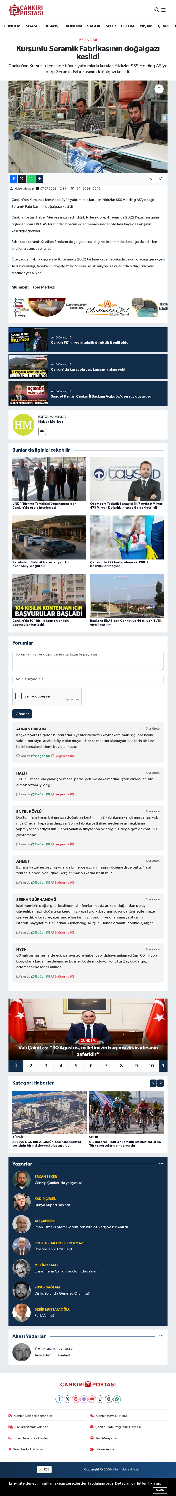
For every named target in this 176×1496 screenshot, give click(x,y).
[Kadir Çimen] (21, 1202)
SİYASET (33, 26)
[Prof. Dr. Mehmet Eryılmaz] (21, 1246)
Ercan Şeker (46, 1177)
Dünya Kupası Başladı (52, 1205)
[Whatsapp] (117, 1399)
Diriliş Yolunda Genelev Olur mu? (62, 1294)
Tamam (159, 1490)
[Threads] (109, 1399)
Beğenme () (64, 756)
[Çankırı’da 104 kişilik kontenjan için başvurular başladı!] (49, 596)
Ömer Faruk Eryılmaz (54, 1349)
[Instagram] (84, 1399)
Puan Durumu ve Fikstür (31, 1438)
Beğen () (42, 756)
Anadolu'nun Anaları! (52, 1355)
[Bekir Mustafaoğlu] (21, 1312)
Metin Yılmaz (47, 1265)
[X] (67, 1399)
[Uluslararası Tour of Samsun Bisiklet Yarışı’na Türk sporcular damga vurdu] (126, 1112)
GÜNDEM (11, 26)
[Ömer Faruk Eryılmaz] (21, 1352)
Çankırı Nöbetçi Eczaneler (33, 1416)
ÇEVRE (164, 26)
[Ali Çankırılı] (21, 1224)
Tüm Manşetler (106, 1438)
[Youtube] (92, 1399)
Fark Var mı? (45, 1316)
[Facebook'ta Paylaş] (13, 179)
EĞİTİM (127, 26)
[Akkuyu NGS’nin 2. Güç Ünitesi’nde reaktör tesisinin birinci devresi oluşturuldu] (49, 1112)
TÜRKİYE (18, 1137)
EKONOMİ (72, 26)
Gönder (22, 714)
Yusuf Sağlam (47, 1287)
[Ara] (156, 10)
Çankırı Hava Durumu (111, 1416)
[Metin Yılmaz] (21, 1268)
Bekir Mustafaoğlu (52, 1309)
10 (151, 1066)
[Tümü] (161, 1164)
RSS (46, 1469)
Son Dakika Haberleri (28, 1449)
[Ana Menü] (163, 10)
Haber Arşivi (105, 1449)
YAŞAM (146, 26)
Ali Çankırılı (45, 1221)
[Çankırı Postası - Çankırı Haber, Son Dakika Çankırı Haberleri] (25, 10)
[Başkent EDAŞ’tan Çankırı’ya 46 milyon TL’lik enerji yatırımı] (127, 596)
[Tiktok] (100, 1399)
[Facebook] (59, 1399)
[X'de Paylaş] (22, 179)
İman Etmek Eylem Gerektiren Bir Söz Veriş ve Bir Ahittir (81, 1227)
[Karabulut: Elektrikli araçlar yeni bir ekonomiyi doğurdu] (49, 537)
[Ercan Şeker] (21, 1180)
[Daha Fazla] (39, 179)
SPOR (111, 26)
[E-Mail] (42, 431)
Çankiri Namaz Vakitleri (31, 1427)
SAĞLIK (93, 26)
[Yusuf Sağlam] (21, 1290)
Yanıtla (25, 756)
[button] (153, 1083)
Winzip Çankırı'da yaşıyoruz (58, 1183)
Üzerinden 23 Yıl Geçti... (55, 1249)
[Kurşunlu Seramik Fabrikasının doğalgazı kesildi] (88, 127)
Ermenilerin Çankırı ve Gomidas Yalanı (66, 1271)
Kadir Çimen (45, 1199)
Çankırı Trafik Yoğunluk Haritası (118, 1427)
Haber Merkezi (24, 188)
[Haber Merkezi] (23, 425)
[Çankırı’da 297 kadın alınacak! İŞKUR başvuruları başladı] (127, 537)
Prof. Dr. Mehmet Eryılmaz (59, 1243)
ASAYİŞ (52, 26)
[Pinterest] (76, 1399)
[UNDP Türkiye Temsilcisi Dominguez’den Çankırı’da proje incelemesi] (49, 479)
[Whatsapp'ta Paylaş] (31, 179)
